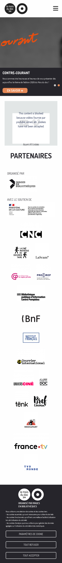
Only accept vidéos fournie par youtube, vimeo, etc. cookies (31, 135)
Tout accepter (31, 555)
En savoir (13, 90)
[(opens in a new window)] (22, 183)
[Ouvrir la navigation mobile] (55, 8)
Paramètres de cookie (31, 534)
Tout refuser (31, 544)
